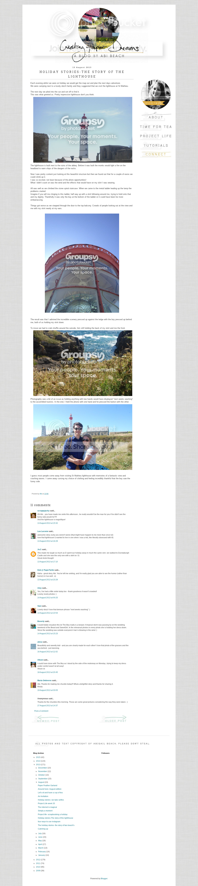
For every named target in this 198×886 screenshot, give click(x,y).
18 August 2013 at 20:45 (47, 672)
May (40, 841)
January (41, 855)
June (40, 837)
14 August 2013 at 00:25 (47, 598)
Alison (40, 660)
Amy (39, 588)
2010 (38, 867)
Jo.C (39, 549)
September (43, 779)
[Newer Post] (48, 722)
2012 (38, 860)
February (42, 852)
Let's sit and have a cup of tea (50, 793)
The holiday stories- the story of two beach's (56, 825)
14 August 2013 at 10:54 (47, 613)
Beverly (40, 621)
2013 (38, 764)
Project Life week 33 (46, 803)
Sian (39, 606)
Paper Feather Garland (47, 785)
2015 (38, 757)
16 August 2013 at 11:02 (47, 652)
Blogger (104, 878)
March (41, 848)
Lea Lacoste (42, 531)
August (41, 782)
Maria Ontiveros (44, 680)
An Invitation (43, 796)
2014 (38, 761)
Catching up (43, 829)
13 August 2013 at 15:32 (47, 523)
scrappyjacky (43, 511)
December (42, 768)
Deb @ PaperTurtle (45, 570)
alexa (39, 642)
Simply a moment (45, 811)
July (40, 833)
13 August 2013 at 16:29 (47, 541)
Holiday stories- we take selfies (51, 800)
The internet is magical (47, 807)
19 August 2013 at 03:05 (47, 690)
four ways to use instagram (49, 821)
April (40, 844)
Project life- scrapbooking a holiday (52, 814)
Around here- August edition (49, 789)
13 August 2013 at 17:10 (47, 562)
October (41, 775)
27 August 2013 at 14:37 (47, 705)
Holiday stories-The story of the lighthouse (55, 818)
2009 (38, 871)
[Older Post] (115, 722)
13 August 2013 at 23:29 (47, 580)
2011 (38, 863)
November (42, 771)
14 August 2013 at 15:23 (47, 633)
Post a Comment (41, 711)
